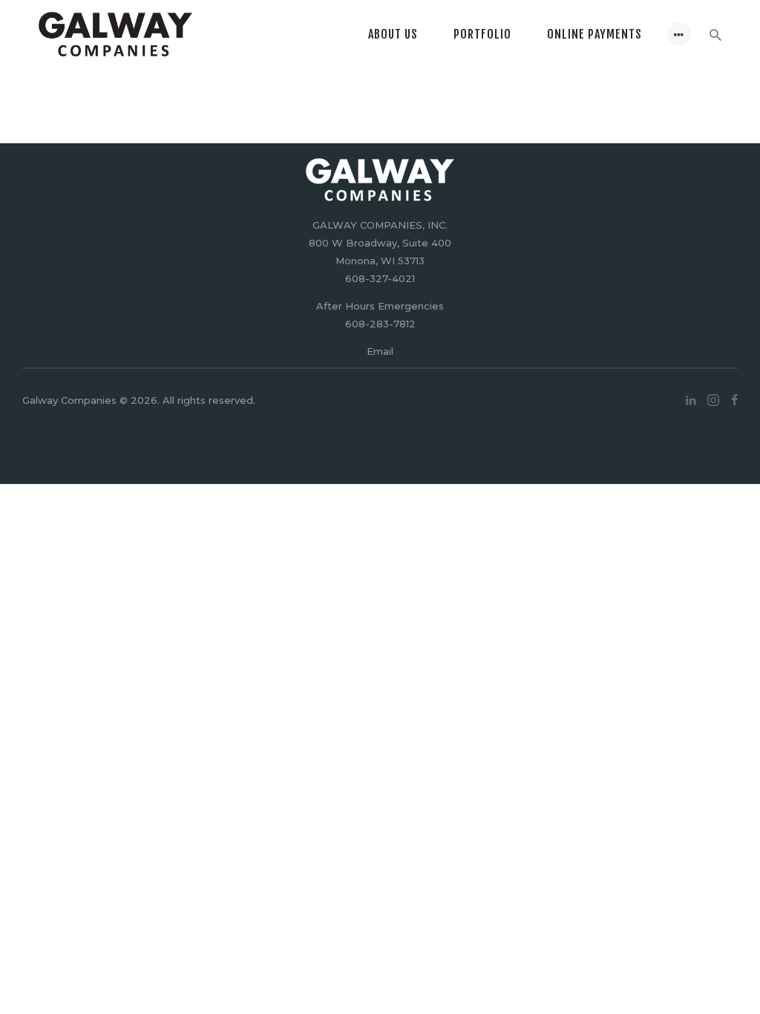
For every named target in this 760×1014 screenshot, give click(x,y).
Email (380, 351)
